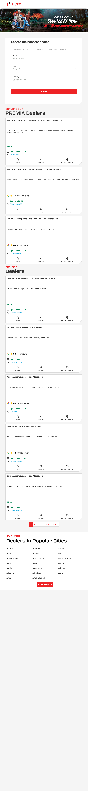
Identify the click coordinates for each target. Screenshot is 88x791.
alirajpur (36, 573)
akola (61, 563)
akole (9, 568)
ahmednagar (64, 558)
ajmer (35, 563)
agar (8, 553)
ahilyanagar (12, 558)
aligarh (10, 573)
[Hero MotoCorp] (14, 4)
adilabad (36, 548)
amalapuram (39, 578)
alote (60, 573)
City (14, 66)
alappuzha (37, 568)
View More (43, 584)
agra (60, 553)
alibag (61, 568)
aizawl (9, 563)
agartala (36, 553)
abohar (10, 548)
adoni (61, 548)
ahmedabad (38, 558)
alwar (9, 578)
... (43, 524)
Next (55, 524)
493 (48, 524)
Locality (16, 77)
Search (44, 91)
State (15, 55)
